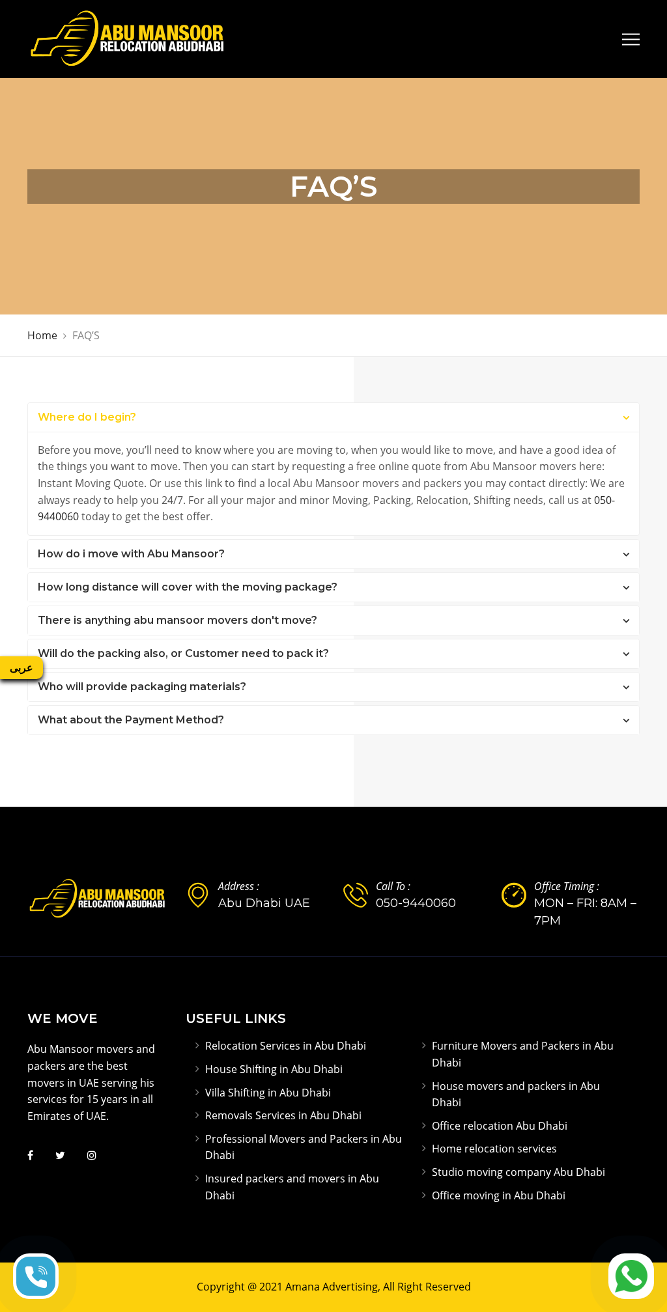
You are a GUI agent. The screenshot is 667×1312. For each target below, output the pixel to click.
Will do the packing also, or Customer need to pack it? (183, 653)
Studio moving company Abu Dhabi (518, 1172)
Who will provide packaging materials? (142, 686)
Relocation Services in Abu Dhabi (285, 1046)
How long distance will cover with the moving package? (187, 587)
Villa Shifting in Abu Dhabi (268, 1092)
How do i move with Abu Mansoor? (131, 554)
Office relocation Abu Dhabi (499, 1126)
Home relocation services (494, 1148)
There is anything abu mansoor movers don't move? (177, 620)
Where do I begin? (87, 417)
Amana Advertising (331, 1286)
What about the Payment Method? (131, 720)
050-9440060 (416, 903)
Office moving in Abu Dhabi (498, 1195)
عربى (21, 667)
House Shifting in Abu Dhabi (274, 1069)
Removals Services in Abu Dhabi (283, 1115)
